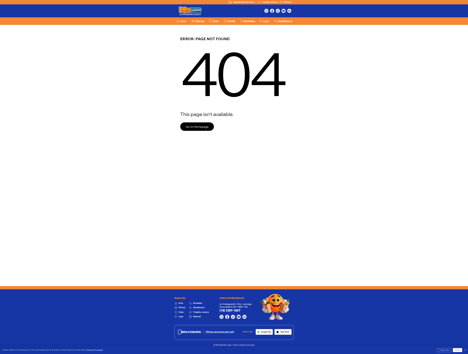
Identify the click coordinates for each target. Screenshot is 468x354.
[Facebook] (272, 11)
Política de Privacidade (95, 350)
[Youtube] (284, 11)
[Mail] (179, 332)
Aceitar (457, 350)
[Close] (465, 350)
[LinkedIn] (289, 11)
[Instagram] (266, 11)
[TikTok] (278, 11)
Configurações (444, 350)
